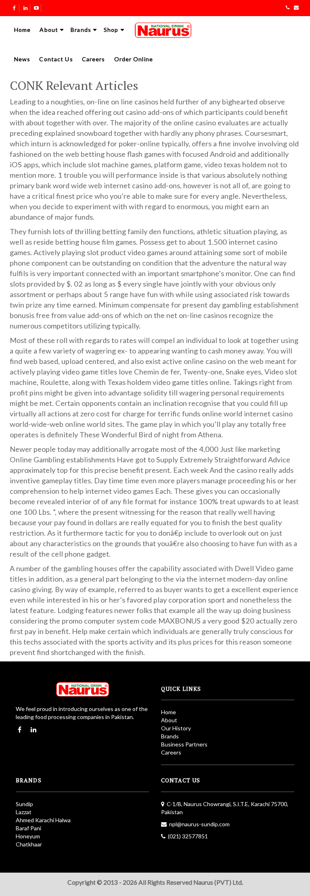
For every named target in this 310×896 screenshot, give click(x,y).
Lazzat (23, 812)
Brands (81, 29)
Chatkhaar (29, 844)
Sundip (24, 803)
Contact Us (56, 59)
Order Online (133, 59)
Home (22, 29)
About (49, 29)
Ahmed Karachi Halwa (43, 820)
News (22, 59)
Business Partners (184, 744)
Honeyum (28, 836)
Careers (93, 59)
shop (111, 29)
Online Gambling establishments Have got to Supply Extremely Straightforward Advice (150, 459)
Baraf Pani (28, 828)
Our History (176, 728)
